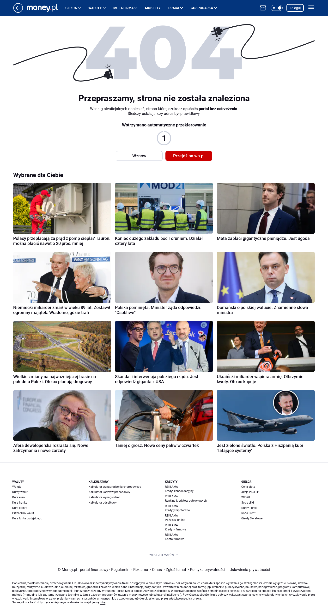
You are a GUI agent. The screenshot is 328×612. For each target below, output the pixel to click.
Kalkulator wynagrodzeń (104, 497)
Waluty (95, 8)
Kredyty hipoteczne (177, 510)
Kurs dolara (19, 508)
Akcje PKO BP (250, 492)
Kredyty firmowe (175, 529)
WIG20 (245, 497)
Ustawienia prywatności (249, 569)
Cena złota (248, 486)
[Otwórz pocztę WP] (263, 8)
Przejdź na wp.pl (189, 155)
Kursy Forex (249, 508)
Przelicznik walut (23, 513)
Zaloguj (295, 8)
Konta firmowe (174, 539)
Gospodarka (202, 8)
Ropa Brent (248, 513)
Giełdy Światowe (251, 518)
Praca (173, 8)
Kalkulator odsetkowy (103, 502)
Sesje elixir (248, 502)
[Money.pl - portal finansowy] (46, 8)
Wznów (139, 155)
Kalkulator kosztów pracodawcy (109, 492)
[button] (277, 8)
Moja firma (123, 8)
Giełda (71, 8)
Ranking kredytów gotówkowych (186, 500)
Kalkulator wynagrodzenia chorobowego (115, 486)
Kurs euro (18, 497)
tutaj (102, 602)
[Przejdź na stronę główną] (18, 11)
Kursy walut (20, 492)
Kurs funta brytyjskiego (27, 518)
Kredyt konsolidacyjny (179, 491)
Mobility (153, 8)
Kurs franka (19, 502)
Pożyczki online (175, 520)
